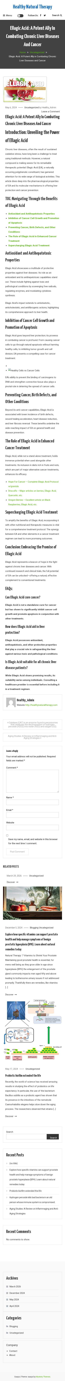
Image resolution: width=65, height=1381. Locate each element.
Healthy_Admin (49, 107)
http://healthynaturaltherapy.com (41, 705)
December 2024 (17, 1293)
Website (10, 822)
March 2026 (15, 1286)
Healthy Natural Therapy (32, 7)
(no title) (14, 1163)
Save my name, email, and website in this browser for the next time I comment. (33, 841)
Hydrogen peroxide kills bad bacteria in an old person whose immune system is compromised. (32, 1199)
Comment (12, 767)
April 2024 (14, 1306)
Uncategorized (31, 107)
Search (55, 15)
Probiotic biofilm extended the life (23, 1075)
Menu (9, 15)
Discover (11, 882)
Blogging (34, 927)
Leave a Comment (50, 111)
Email (9, 810)
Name (10, 797)
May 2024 (14, 1299)
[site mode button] (20, 15)
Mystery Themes (43, 1377)
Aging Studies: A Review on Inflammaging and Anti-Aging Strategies (32, 737)
